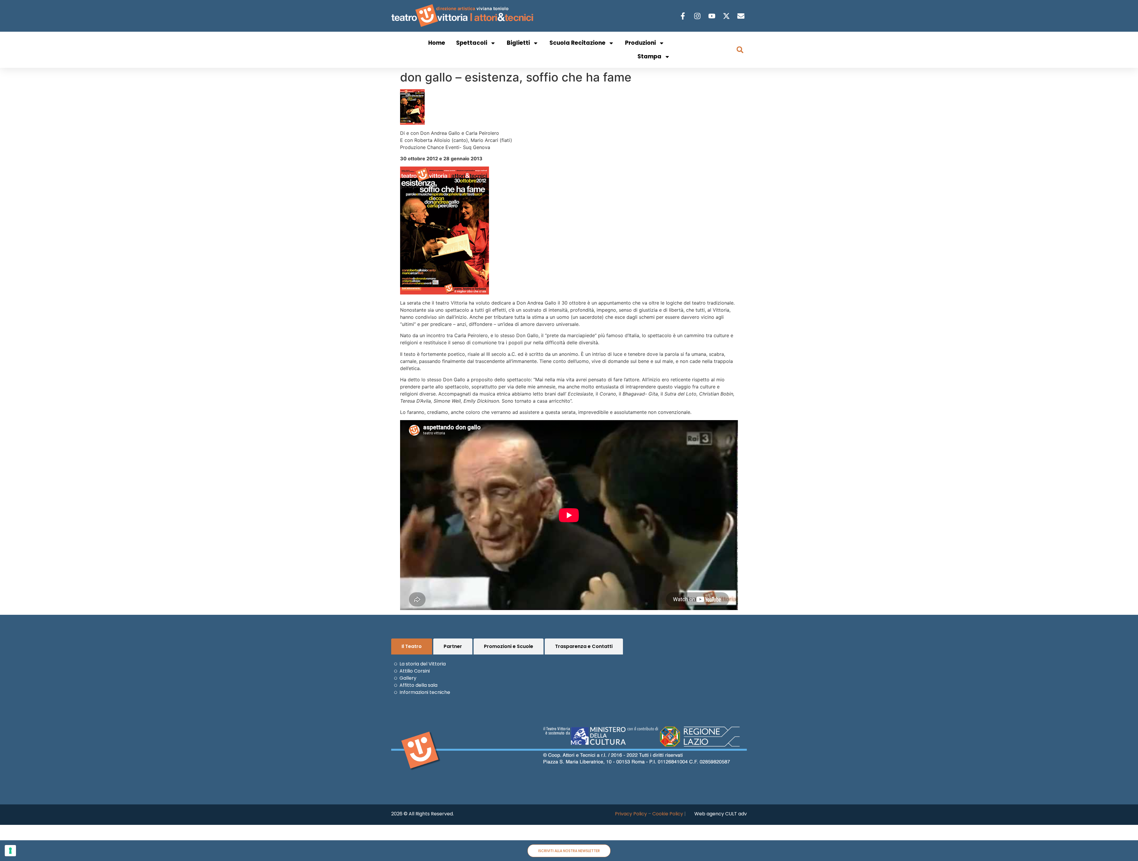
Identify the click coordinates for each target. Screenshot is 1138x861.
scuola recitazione (577, 43)
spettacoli (471, 43)
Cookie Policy (667, 813)
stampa (649, 56)
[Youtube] (712, 16)
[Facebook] (683, 16)
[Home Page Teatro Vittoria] (463, 16)
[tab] (411, 646)
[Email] (741, 16)
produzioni (640, 43)
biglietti (518, 43)
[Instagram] (698, 16)
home (436, 43)
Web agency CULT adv (720, 813)
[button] (740, 50)
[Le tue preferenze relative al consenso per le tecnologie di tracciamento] (10, 850)
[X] (727, 16)
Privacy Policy (631, 813)
